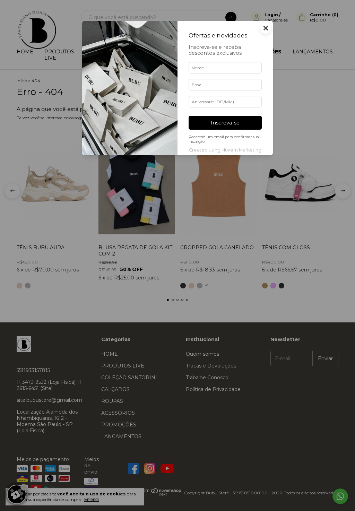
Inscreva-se (225, 123)
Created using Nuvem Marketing (225, 150)
